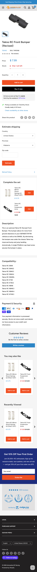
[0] (33, 7)
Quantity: (5, 75)
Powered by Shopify (8, 567)
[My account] (29, 7)
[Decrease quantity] (12, 75)
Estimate (8, 163)
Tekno (4, 50)
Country (5, 131)
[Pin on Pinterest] (25, 117)
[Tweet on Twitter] (29, 117)
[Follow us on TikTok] (23, 553)
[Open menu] (3, 7)
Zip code (5, 150)
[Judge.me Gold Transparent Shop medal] (18, 498)
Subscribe (18, 477)
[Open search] (25, 7)
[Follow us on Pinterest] (15, 553)
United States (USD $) (21, 543)
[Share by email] (33, 117)
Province (5, 141)
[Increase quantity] (23, 75)
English (5, 543)
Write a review (18, 345)
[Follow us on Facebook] (3, 553)
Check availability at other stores (16, 110)
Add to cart (18, 82)
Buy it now (19, 89)
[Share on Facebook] (21, 117)
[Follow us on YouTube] (19, 553)
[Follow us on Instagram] (11, 553)
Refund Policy (7, 172)
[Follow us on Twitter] (7, 553)
